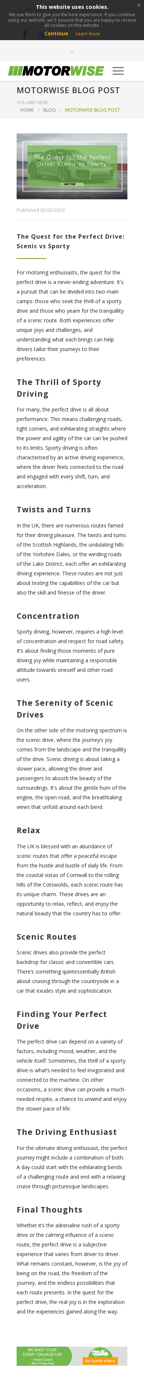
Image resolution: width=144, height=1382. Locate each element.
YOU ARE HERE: (33, 102)
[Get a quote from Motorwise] (72, 1356)
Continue (56, 33)
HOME (27, 109)
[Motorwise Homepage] (56, 70)
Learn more (88, 34)
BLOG (49, 109)
